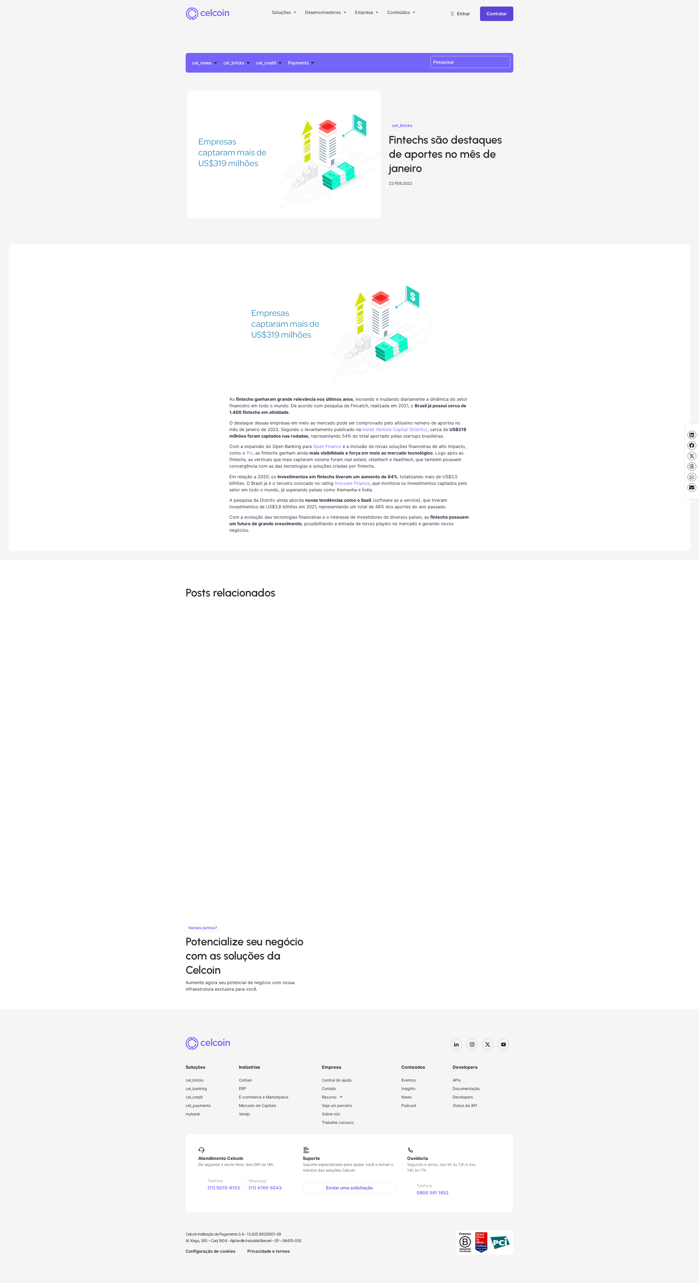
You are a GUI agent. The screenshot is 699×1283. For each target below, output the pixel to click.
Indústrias (249, 1067)
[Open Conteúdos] (414, 12)
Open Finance (326, 446)
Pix (250, 453)
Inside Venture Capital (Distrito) (394, 429)
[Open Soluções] (295, 12)
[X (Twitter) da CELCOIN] (490, 1044)
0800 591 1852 (433, 1192)
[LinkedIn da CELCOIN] (458, 1044)
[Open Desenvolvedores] (345, 12)
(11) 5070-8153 (224, 1187)
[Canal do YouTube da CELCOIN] (506, 1044)
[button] (459, 13)
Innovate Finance (351, 483)
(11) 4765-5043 (265, 1187)
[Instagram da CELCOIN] (474, 1044)
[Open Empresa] (377, 12)
